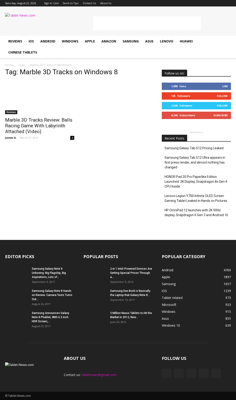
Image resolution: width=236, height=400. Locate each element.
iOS (31, 41)
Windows (70, 41)
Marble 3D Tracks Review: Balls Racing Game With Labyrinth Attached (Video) (38, 125)
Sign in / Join (51, 3)
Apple (90, 41)
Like (225, 86)
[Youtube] (227, 3)
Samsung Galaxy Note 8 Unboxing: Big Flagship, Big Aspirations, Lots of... (49, 273)
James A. (11, 137)
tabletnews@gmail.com (99, 375)
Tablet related (172, 298)
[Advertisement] (147, 23)
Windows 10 (171, 325)
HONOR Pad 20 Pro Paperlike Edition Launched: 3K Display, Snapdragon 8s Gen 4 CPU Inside (196, 181)
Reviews (15, 41)
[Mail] (212, 3)
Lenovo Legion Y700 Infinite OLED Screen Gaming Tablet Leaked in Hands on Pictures (196, 198)
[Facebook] (197, 3)
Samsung (131, 41)
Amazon (108, 41)
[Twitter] (219, 3)
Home (9, 65)
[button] (225, 46)
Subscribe (220, 115)
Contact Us (89, 3)
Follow (222, 96)
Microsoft (169, 304)
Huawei (186, 41)
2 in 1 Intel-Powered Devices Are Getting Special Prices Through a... (131, 273)
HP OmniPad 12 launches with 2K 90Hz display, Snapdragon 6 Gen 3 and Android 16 (196, 212)
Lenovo (166, 41)
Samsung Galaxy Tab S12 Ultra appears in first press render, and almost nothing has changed (195, 162)
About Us (105, 3)
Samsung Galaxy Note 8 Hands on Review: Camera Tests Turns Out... (52, 295)
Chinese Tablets (22, 52)
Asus (149, 41)
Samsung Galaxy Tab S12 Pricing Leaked (194, 148)
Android (47, 41)
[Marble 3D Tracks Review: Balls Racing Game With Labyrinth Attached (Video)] (39, 97)
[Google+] (204, 3)
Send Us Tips (70, 3)
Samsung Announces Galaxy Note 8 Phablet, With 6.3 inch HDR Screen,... (50, 317)
